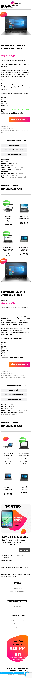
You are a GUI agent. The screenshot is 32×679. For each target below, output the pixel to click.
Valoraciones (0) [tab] (14, 154)
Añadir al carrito (19, 120)
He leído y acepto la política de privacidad (13, 556)
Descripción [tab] (14, 145)
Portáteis (10, 373)
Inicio (2, 6)
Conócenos (17, 606)
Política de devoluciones (17, 591)
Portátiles (8, 6)
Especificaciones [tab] (14, 140)
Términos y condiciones (17, 627)
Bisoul (17, 676)
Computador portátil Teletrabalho (18, 377)
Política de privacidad (17, 621)
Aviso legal (17, 624)
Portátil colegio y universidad (15, 130)
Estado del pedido (17, 588)
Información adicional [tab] (14, 150)
